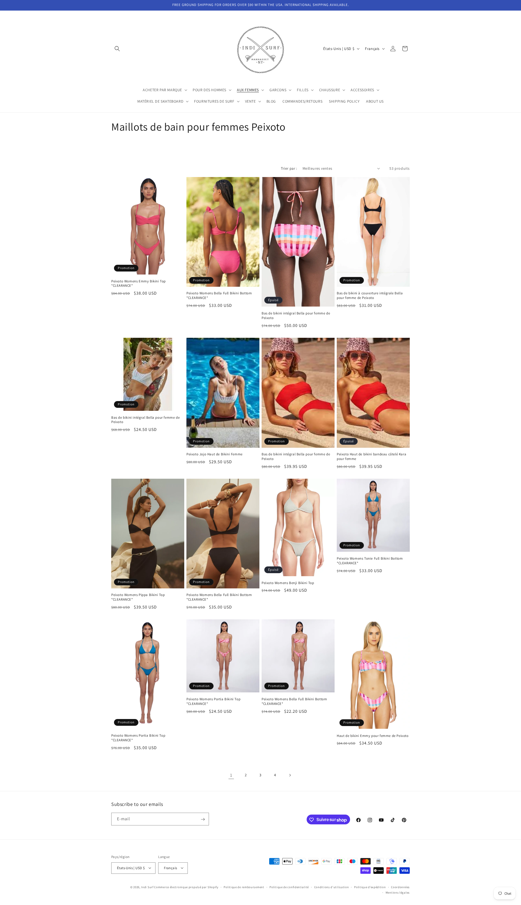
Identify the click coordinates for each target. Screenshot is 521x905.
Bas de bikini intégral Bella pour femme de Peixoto (296, 315)
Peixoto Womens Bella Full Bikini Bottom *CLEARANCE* (219, 295)
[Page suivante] (290, 775)
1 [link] (231, 775)
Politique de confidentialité (289, 887)
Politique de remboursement (244, 887)
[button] (117, 49)
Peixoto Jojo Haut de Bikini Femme (214, 454)
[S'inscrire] (203, 819)
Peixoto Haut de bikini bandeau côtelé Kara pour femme (371, 456)
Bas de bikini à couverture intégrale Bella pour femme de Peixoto (370, 295)
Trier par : (289, 168)
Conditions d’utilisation (331, 887)
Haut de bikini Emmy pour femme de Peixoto (373, 736)
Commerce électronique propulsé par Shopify (186, 887)
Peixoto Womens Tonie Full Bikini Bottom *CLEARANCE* (370, 560)
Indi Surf (147, 887)
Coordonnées (400, 887)
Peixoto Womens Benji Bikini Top (288, 583)
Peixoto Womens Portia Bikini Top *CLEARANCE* (138, 737)
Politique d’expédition (370, 887)
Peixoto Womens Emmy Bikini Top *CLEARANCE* (138, 283)
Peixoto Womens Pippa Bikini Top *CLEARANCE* (138, 597)
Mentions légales (398, 892)
